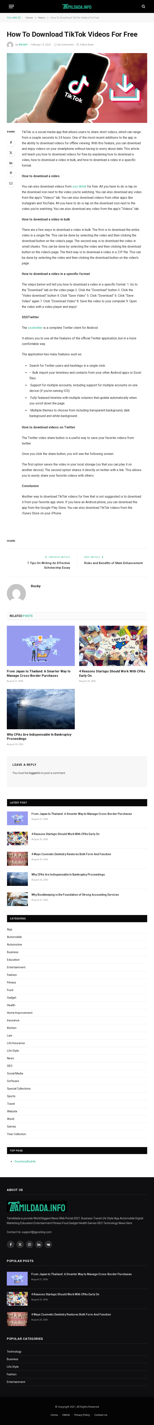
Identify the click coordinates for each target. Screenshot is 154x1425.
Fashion (12, 974)
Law (9, 1035)
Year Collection (16, 1134)
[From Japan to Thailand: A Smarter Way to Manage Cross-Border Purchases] (41, 646)
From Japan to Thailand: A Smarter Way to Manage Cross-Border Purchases (39, 673)
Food (10, 990)
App (9, 929)
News (10, 1058)
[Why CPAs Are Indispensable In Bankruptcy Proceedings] (41, 709)
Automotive (14, 944)
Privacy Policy (82, 1414)
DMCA (66, 1414)
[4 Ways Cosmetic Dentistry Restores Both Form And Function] (17, 859)
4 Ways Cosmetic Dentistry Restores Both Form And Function (71, 854)
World (10, 1119)
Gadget (11, 997)
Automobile (14, 937)
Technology (14, 1351)
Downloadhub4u (25, 1161)
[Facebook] (11, 142)
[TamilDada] (77, 6)
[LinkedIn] (11, 163)
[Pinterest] (11, 173)
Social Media (15, 1073)
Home (54, 1414)
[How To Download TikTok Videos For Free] (77, 88)
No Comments (66, 44)
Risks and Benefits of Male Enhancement (113, 563)
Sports (11, 1096)
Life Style (13, 1050)
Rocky (23, 44)
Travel (11, 1103)
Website (12, 1111)
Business (12, 952)
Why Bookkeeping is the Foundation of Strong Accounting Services (75, 894)
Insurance (13, 1020)
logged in (35, 773)
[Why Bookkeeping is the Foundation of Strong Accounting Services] (17, 899)
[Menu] (11, 6)
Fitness (11, 982)
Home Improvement (19, 1012)
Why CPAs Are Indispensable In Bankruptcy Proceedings (39, 737)
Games (11, 1126)
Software (13, 1081)
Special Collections (19, 1088)
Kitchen (11, 1028)
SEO (9, 1065)
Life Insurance (16, 1043)
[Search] (143, 6)
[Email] (11, 183)
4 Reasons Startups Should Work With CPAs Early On (112, 673)
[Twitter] (11, 153)
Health (11, 1005)
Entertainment (16, 967)
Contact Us (100, 1414)
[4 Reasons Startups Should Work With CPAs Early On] (113, 646)
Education (13, 959)
